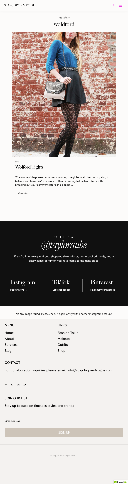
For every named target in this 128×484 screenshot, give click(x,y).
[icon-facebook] (7, 385)
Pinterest (101, 282)
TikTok (61, 282)
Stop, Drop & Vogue (20, 5)
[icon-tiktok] (25, 385)
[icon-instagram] (19, 385)
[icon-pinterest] (13, 385)
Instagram (22, 282)
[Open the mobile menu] (120, 5)
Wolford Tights (29, 167)
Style (17, 161)
